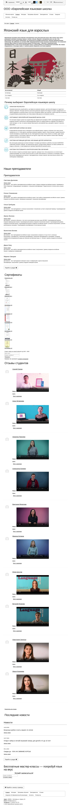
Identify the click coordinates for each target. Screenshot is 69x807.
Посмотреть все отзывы (10, 709)
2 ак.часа (7, 98)
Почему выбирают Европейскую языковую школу (30, 102)
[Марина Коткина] (7, 538)
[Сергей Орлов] (7, 371)
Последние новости (17, 714)
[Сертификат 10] (7, 344)
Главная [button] (17, 14)
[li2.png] (6, 118)
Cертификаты (13, 274)
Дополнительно (59, 2)
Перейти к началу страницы (14, 787)
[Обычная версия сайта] (51, 2)
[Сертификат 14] (7, 309)
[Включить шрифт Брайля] (45, 2)
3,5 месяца (8, 92)
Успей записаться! (24, 773)
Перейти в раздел (10, 267)
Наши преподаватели (17, 168)
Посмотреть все (9, 278)
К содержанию (11, 2)
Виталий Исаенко (18, 604)
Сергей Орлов (17, 369)
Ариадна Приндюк (18, 437)
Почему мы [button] (14, 17)
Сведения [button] (57, 14)
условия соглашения (23, 358)
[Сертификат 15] (7, 300)
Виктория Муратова (19, 504)
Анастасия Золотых (19, 639)
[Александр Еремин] (7, 471)
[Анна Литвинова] (7, 403)
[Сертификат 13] (7, 318)
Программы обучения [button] (33, 14)
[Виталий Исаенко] (7, 606)
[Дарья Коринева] (7, 674)
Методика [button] (23, 14)
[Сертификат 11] (7, 335)
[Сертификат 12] (7, 326)
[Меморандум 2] (7, 282)
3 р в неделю (8, 95)
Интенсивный (8, 90)
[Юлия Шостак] (7, 574)
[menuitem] (10, 14)
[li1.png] (6, 107)
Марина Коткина (18, 536)
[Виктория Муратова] (7, 507)
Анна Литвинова (18, 401)
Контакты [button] (7, 17)
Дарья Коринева (18, 671)
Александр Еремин (19, 468)
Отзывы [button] (51, 14)
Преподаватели (12, 175)
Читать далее (7, 182)
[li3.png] (6, 128)
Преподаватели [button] (44, 14)
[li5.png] (6, 150)
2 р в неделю (40, 95)
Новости (8, 722)
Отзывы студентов (16, 363)
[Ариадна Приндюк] (7, 439)
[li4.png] (6, 141)
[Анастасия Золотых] (7, 642)
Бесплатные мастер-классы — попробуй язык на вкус (33, 768)
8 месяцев (39, 92)
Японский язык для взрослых (26, 30)
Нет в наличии (17, 396)
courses (17, 23)
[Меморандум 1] (7, 291)
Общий (39, 90)
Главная (12, 23)
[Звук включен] (48, 2)
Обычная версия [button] (9, 14)
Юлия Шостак (17, 572)
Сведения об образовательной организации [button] (16, 795)
